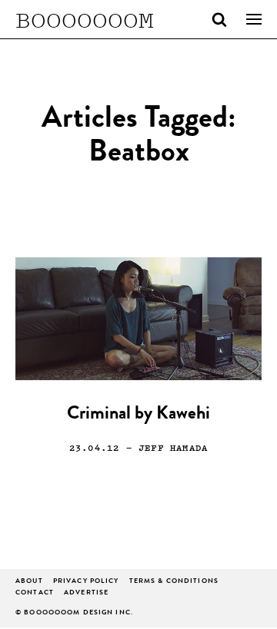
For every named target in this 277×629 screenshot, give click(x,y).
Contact (34, 593)
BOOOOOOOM (84, 19)
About (29, 581)
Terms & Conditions (174, 581)
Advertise (86, 593)
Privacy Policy (86, 581)
